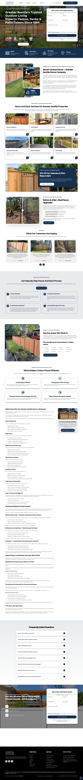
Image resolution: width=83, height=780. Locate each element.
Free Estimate (23, 44)
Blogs (30, 762)
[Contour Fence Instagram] (6, 761)
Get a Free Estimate (70, 2)
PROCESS (28, 2)
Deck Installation (49, 762)
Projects (31, 759)
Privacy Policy (71, 38)
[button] (21, 3)
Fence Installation (49, 755)
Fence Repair (48, 757)
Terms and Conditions (48, 776)
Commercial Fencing (50, 760)
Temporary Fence (49, 759)
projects (34, 2)
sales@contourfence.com (15, 710)
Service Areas (32, 764)
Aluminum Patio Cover (50, 767)
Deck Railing (48, 764)
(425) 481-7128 (12, 706)
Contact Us (31, 765)
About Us (11, 44)
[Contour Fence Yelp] (12, 761)
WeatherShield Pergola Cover (52, 765)
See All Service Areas (13, 773)
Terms (62, 39)
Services (31, 760)
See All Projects (48, 222)
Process (31, 757)
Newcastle (7, 773)
